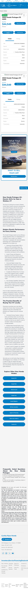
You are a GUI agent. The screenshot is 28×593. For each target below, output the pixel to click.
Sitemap (13, 585)
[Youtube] (12, 553)
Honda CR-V (14, 378)
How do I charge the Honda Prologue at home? (13, 476)
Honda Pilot (14, 384)
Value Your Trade (20, 23)
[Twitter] (9, 553)
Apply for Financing (14, 412)
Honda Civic (14, 395)
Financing (17, 560)
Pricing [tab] (18, 39)
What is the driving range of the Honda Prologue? (14, 474)
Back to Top (23, 188)
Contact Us (14, 424)
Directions (23, 566)
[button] (24, 76)
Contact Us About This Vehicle (7, 32)
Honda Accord (14, 389)
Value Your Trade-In (14, 418)
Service (11, 560)
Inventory (5, 560)
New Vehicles (4, 563)
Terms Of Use (10, 585)
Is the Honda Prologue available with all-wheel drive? (14, 478)
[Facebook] (3, 553)
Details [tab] (10, 39)
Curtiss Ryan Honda (2, 585)
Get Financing (20, 32)
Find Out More (14, 176)
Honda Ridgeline (14, 401)
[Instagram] (6, 553)
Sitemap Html (17, 585)
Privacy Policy (6, 585)
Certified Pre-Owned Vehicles (4, 571)
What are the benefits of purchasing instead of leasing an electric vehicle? (14, 480)
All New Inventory (14, 407)
